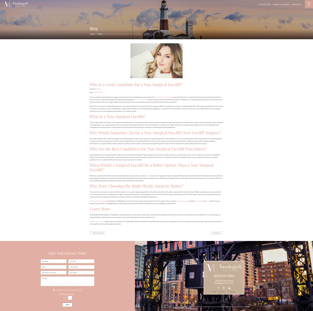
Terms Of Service (231, 292)
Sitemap (214, 292)
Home (92, 34)
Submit (67, 304)
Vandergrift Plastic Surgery (162, 97)
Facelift (98, 89)
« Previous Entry (98, 233)
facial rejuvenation (182, 201)
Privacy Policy (221, 292)
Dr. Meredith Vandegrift (97, 201)
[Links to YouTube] (229, 288)
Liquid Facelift (97, 92)
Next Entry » (216, 233)
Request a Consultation (281, 4)
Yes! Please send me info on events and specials (68, 290)
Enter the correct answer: (67, 294)
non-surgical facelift (141, 99)
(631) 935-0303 (264, 4)
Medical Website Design (238, 306)
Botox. (208, 201)
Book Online (296, 4)
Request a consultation (97, 221)
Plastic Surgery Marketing (223, 306)
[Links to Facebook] (218, 288)
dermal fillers (199, 201)
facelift (148, 176)
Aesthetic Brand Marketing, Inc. (248, 306)
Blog (100, 34)
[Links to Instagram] (224, 288)
